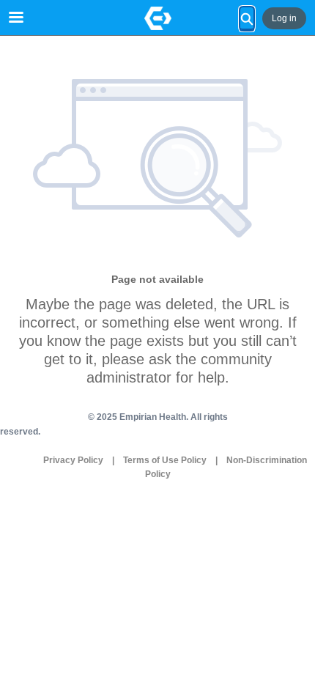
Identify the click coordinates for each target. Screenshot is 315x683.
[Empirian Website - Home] (157, 18)
